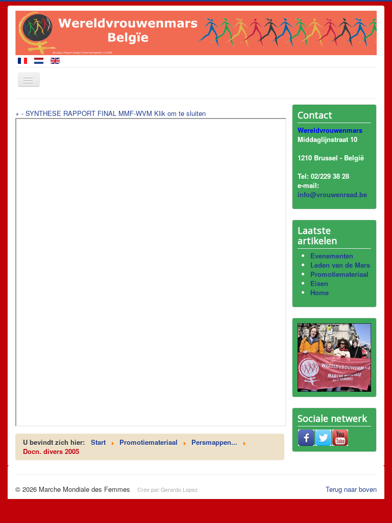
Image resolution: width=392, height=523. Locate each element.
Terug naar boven (351, 489)
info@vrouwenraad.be (332, 194)
